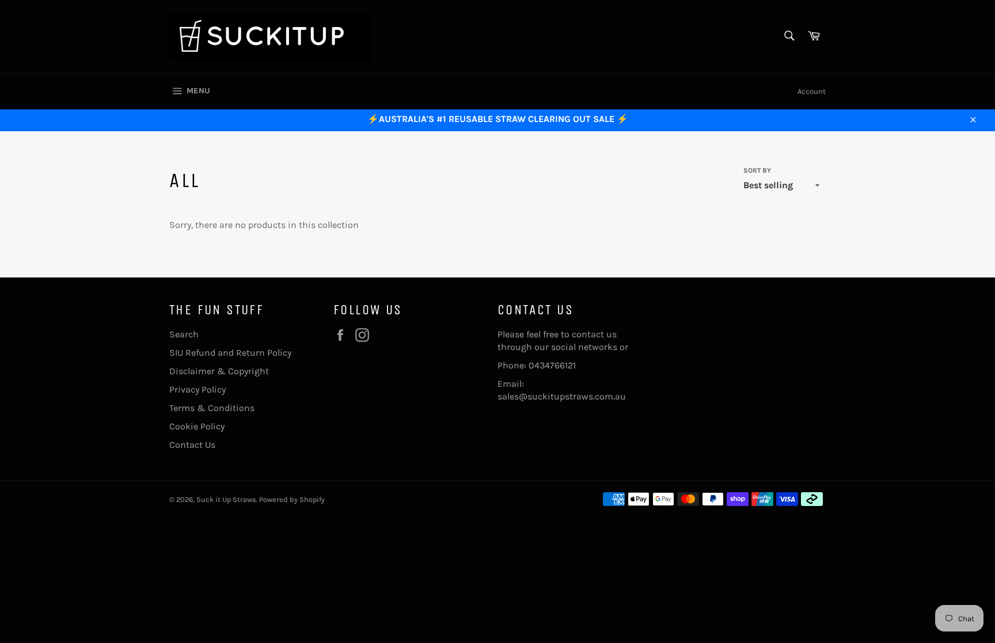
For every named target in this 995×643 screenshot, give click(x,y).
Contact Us (192, 444)
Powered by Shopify (292, 499)
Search (184, 334)
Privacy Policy (197, 389)
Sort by (757, 170)
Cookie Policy (197, 426)
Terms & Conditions (212, 407)
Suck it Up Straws (226, 499)
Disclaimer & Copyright (219, 371)
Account (811, 91)
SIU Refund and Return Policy (230, 352)
